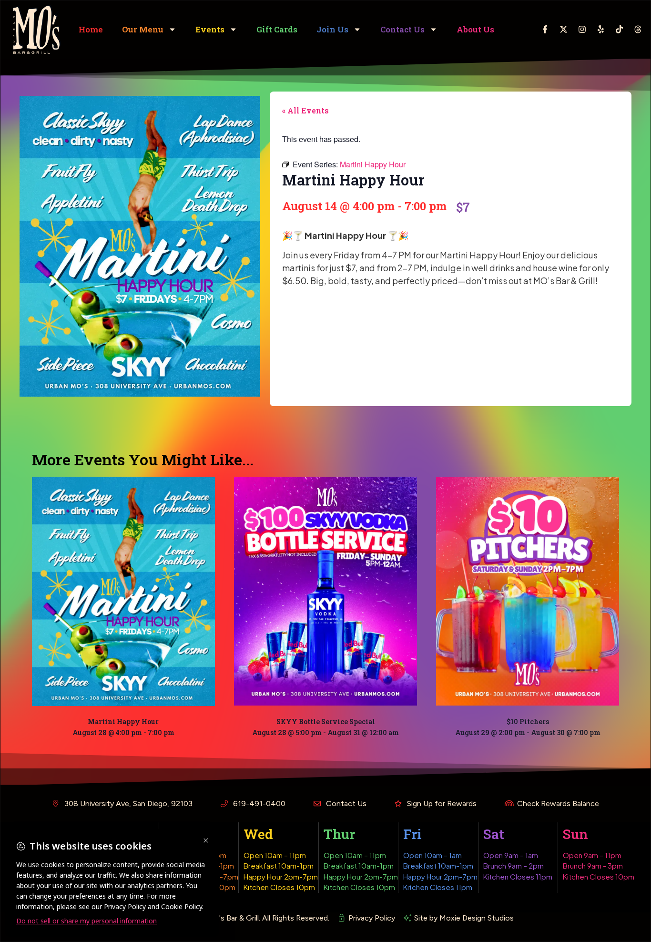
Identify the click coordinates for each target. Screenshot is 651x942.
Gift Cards (276, 29)
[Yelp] (601, 29)
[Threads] (638, 29)
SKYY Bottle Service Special (325, 721)
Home (91, 29)
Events (209, 29)
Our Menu (142, 29)
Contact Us (402, 29)
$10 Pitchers (528, 721)
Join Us (332, 29)
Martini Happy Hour (123, 721)
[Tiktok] (619, 29)
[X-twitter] (564, 29)
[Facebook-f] (545, 29)
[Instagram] (582, 29)
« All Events (305, 110)
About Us (475, 29)
